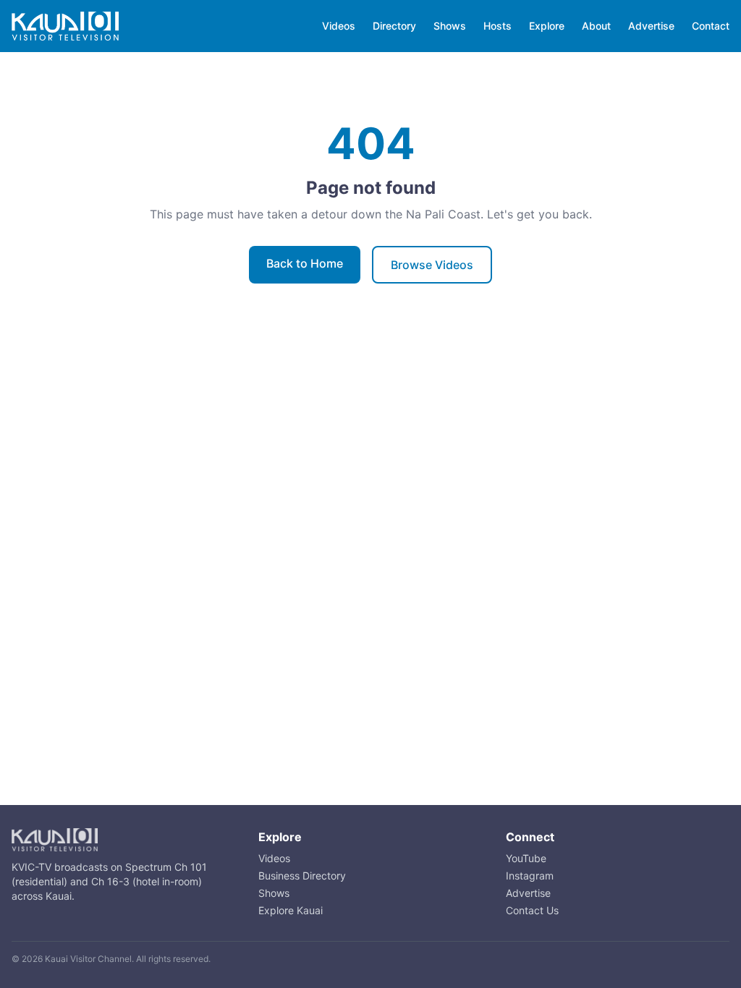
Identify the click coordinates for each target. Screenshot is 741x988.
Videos (338, 26)
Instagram (530, 875)
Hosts (497, 26)
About (596, 26)
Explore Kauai (290, 910)
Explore (546, 26)
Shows (449, 26)
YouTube (526, 858)
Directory (394, 26)
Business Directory (302, 875)
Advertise (651, 26)
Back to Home (304, 263)
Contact (710, 26)
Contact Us (532, 910)
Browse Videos (432, 264)
